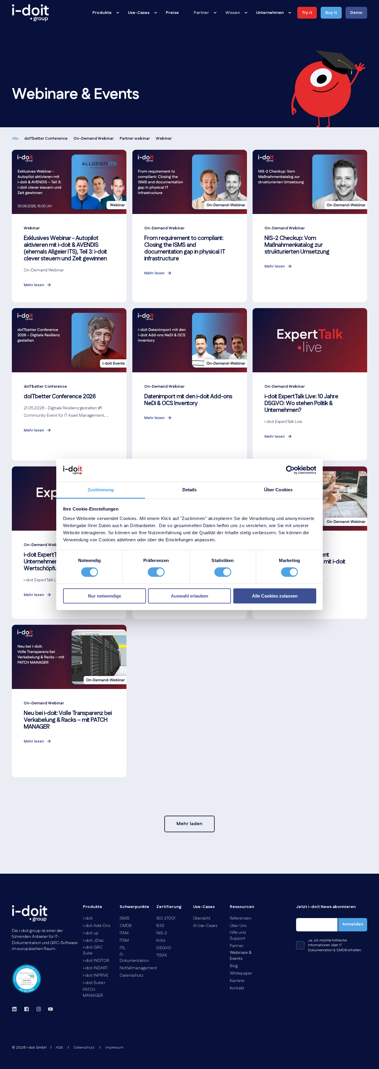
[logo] (29, 913)
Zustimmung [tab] (101, 489)
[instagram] (39, 1009)
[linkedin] (16, 1009)
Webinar (164, 138)
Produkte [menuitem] (102, 13)
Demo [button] (356, 13)
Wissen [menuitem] (232, 13)
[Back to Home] (30, 13)
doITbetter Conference (46, 138)
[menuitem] (117, 13)
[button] (189, 824)
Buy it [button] (331, 13)
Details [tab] (189, 489)
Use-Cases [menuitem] (139, 13)
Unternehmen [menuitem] (270, 13)
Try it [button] (307, 13)
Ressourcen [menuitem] (242, 907)
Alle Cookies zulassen (275, 595)
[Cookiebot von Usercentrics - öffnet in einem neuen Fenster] (290, 470)
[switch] (156, 572)
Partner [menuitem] (201, 13)
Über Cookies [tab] (278, 489)
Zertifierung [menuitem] (169, 907)
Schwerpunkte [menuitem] (134, 907)
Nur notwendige (104, 595)
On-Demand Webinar (93, 138)
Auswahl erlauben (189, 595)
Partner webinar (135, 138)
